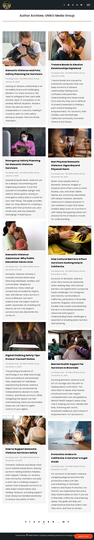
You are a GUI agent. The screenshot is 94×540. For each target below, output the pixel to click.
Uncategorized (12, 79)
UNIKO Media (33, 535)
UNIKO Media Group (60, 16)
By (29, 79)
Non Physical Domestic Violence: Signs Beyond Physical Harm (65, 165)
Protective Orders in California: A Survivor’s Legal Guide (69, 458)
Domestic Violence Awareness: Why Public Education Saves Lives (20, 258)
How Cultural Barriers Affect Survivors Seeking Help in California (69, 263)
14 (63, 521)
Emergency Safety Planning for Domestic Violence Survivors (23, 164)
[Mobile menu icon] (89, 5)
